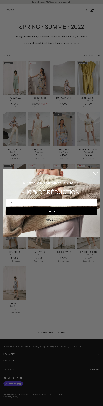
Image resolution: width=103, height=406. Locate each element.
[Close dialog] (95, 174)
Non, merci (51, 220)
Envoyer (51, 211)
